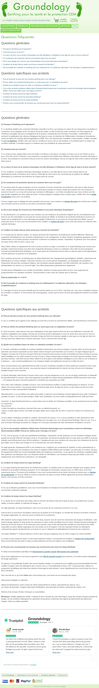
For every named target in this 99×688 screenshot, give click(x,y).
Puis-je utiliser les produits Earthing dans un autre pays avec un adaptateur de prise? (35, 82)
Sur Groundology (8, 675)
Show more (10, 652)
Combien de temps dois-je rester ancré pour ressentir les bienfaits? (28, 64)
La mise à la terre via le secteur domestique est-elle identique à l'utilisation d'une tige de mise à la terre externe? (46, 55)
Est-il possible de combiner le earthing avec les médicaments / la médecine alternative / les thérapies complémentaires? (49, 67)
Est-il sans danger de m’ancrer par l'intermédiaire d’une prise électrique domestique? (35, 61)
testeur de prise (70, 201)
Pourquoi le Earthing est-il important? (17, 49)
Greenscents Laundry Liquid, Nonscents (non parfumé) (55, 552)
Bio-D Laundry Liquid (52, 556)
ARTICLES (65, 26)
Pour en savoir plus (9, 277)
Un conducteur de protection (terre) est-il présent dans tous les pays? (29, 58)
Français (15, 20)
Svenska (35, 20)
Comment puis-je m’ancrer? (13, 52)
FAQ (75, 26)
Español (28, 20)
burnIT (64, 686)
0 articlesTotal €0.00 (74, 20)
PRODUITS (23, 26)
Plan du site (62, 675)
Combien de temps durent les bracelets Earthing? (22, 97)
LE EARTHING (8, 26)
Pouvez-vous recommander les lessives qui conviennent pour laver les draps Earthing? (36, 103)
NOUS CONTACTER (11, 31)
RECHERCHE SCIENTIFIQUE (44, 26)
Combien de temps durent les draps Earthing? (20, 100)
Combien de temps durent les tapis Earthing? (20, 94)
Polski (48, 20)
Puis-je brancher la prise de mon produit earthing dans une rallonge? (29, 79)
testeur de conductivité (84, 539)
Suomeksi (42, 20)
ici (65, 338)
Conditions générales (48, 675)
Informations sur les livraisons (27, 675)
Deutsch (22, 20)
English (9, 20)
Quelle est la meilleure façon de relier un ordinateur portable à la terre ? (30, 85)
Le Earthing (12, 141)
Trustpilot (33, 665)
